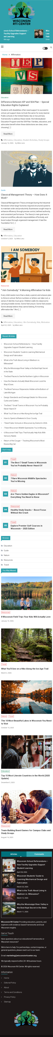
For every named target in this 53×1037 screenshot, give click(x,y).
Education (4, 98)
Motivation (45, 322)
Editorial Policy (10, 983)
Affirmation (8, 140)
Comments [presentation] (39, 854)
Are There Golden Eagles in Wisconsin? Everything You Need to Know (30, 495)
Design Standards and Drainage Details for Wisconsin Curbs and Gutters (25, 399)
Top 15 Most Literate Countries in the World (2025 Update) (25, 777)
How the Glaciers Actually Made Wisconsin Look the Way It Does (25, 383)
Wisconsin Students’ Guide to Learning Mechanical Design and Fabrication (24, 353)
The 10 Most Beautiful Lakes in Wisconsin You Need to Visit (26, 722)
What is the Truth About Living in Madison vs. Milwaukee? (22, 362)
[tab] (14, 854)
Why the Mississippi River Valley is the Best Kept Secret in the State (26, 370)
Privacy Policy (9, 997)
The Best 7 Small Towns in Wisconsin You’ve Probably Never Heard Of (26, 407)
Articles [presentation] (13, 854)
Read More (8, 134)
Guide (3, 190)
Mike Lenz (21, 143)
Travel (13, 459)
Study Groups (43, 140)
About (6, 987)
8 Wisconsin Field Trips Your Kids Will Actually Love (26, 617)
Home (6, 978)
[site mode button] (45, 48)
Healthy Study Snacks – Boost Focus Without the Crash (28, 511)
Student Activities (30, 140)
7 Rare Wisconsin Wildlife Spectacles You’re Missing (25, 428)
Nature (13, 475)
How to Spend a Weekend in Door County (20, 418)
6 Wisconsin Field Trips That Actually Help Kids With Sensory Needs (25, 434)
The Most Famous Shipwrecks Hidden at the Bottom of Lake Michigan (26, 391)
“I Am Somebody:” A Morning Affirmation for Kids (25, 290)
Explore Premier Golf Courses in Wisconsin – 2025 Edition (26, 527)
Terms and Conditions (13, 992)
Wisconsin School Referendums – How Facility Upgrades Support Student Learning (23, 345)
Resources (5, 286)
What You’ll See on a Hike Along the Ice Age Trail (23, 414)
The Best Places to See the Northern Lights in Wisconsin (26, 376)
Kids (38, 322)
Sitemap (7, 1002)
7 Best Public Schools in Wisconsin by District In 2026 (25, 423)
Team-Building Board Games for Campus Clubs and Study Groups (26, 831)
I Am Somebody (29, 322)
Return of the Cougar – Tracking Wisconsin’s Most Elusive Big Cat (24, 442)
